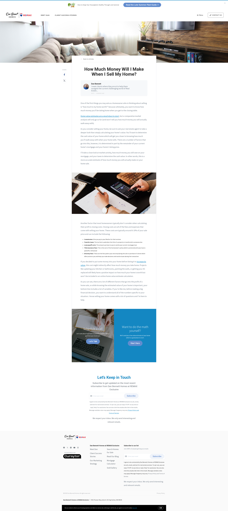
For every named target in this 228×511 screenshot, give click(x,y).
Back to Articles (88, 59)
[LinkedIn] (71, 448)
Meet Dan (45, 15)
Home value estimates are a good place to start (100, 116)
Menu (201, 15)
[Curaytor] (72, 458)
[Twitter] (67, 448)
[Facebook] (64, 448)
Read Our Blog (113, 456)
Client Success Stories (66, 15)
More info (134, 508)
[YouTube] (74, 448)
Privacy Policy (161, 493)
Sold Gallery (112, 468)
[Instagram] (78, 448)
